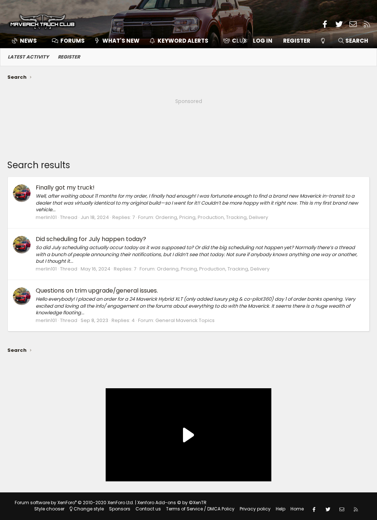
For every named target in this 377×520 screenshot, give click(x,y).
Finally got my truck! (65, 187)
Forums (72, 41)
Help (280, 509)
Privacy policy (255, 509)
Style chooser (49, 509)
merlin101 (46, 217)
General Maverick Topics (185, 320)
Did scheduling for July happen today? (91, 239)
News (28, 41)
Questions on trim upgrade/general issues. (97, 290)
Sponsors (119, 509)
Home (297, 509)
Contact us (148, 509)
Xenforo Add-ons (172, 502)
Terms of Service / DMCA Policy (200, 509)
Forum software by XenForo (74, 502)
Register (69, 56)
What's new (121, 41)
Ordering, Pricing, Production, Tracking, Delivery (211, 217)
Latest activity (28, 56)
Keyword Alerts (183, 41)
